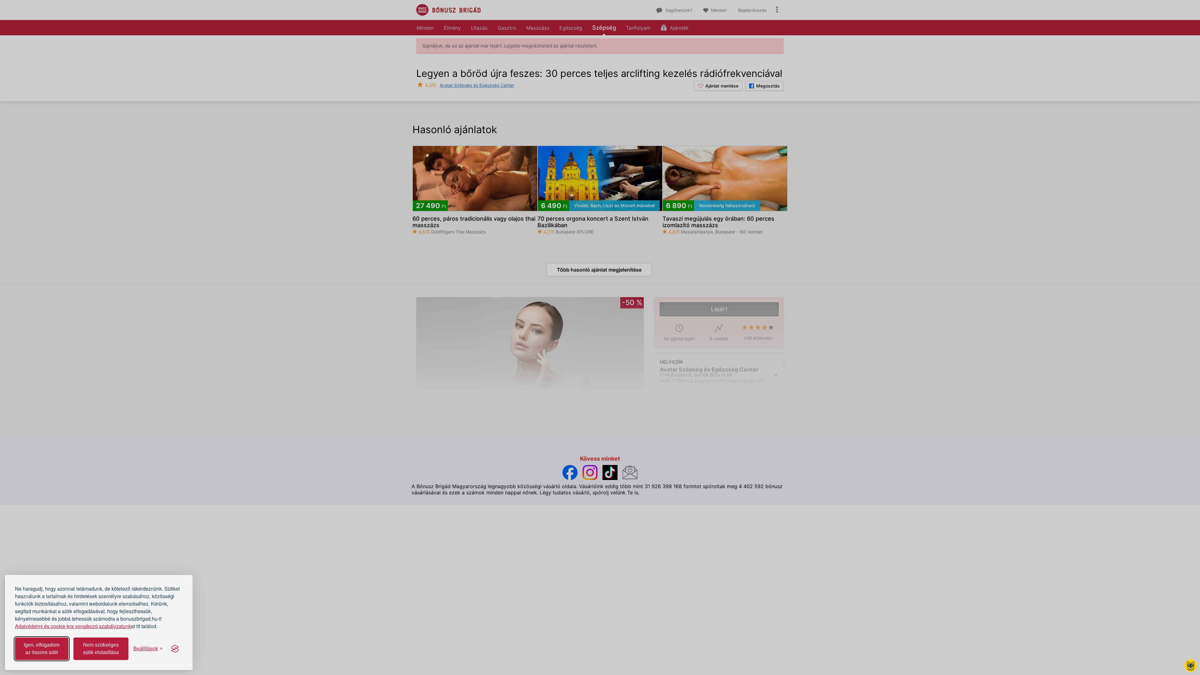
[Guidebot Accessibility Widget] (1190, 665)
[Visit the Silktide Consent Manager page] (175, 648)
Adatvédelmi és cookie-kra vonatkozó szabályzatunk (73, 626)
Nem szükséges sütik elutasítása (101, 648)
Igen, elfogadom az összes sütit (41, 648)
